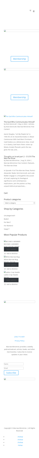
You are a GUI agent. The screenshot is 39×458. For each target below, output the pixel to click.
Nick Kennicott (11, 124)
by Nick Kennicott (10, 127)
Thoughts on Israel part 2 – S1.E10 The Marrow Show (19, 157)
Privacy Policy (19, 341)
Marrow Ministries (12, 160)
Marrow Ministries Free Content (15, 163)
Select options (11, 249)
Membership (19, 58)
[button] (11, 253)
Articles (31, 124)
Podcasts (31, 163)
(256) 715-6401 (19, 337)
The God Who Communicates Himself (19, 122)
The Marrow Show (10, 165)
